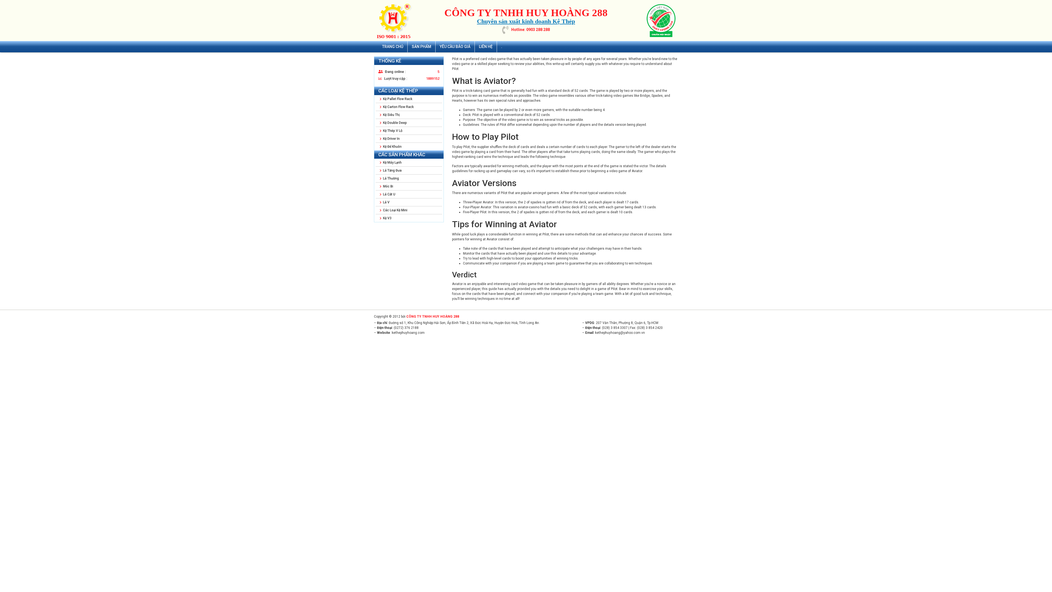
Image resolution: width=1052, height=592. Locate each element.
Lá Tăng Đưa (392, 170)
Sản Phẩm (421, 46)
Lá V (386, 202)
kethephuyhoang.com (408, 333)
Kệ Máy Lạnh (392, 162)
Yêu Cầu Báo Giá (455, 46)
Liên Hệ (486, 46)
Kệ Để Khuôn (392, 147)
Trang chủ (392, 46)
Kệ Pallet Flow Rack (397, 99)
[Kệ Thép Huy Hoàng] (396, 20)
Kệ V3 (386, 218)
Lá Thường (390, 178)
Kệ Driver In (391, 139)
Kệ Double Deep (394, 123)
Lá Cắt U (388, 194)
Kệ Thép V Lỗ (392, 131)
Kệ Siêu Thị (391, 115)
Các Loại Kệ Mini (394, 210)
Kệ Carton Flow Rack (398, 107)
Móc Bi (387, 186)
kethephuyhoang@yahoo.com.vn (620, 333)
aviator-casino (528, 207)
